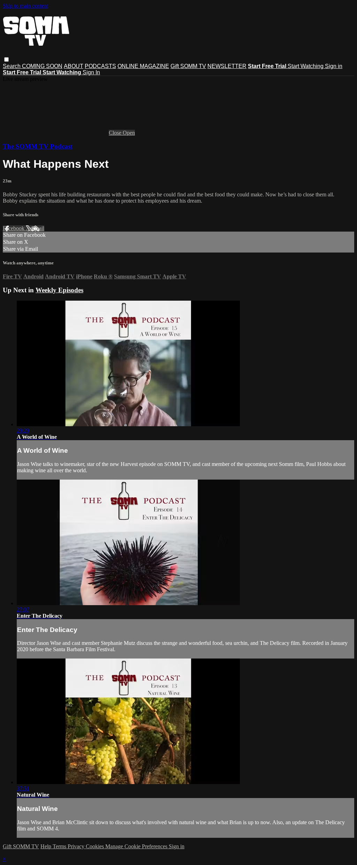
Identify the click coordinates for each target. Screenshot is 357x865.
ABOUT (73, 66)
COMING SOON (42, 66)
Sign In (91, 72)
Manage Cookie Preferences (137, 846)
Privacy (77, 846)
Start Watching (306, 66)
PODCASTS (100, 66)
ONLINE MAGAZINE (143, 66)
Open (129, 133)
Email (37, 228)
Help (46, 846)
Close (116, 133)
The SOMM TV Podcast (38, 146)
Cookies (95, 846)
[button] (6, 59)
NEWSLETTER (226, 66)
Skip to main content (25, 6)
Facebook (14, 228)
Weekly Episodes (59, 290)
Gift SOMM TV (188, 66)
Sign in (333, 66)
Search (12, 66)
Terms (60, 846)
